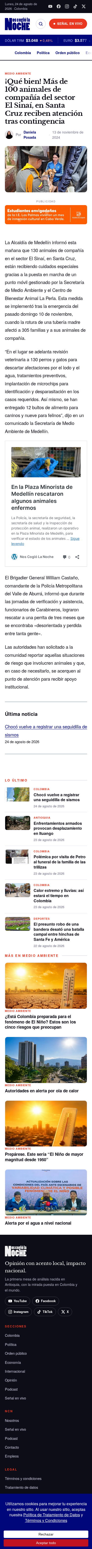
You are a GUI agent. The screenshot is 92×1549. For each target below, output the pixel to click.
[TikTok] (75, 6)
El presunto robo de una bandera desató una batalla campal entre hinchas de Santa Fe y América (59, 931)
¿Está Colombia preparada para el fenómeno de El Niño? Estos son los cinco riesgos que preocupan (40, 1021)
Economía (13, 1362)
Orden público (67, 52)
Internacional (15, 1371)
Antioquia (42, 817)
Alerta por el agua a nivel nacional (38, 1223)
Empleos (12, 1456)
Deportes (42, 918)
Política (43, 52)
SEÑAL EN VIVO (70, 23)
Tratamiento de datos (21, 1487)
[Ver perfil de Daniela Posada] (9, 135)
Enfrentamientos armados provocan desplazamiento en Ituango (58, 828)
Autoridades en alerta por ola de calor (42, 1091)
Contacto (12, 1447)
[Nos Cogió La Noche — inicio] (17, 23)
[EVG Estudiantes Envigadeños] (46, 214)
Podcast (11, 1389)
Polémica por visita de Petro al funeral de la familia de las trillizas (60, 862)
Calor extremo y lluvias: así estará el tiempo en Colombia (59, 895)
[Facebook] (58, 6)
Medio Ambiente (18, 73)
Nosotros (12, 1420)
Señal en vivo (15, 1397)
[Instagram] (67, 6)
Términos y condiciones (23, 1478)
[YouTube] (50, 6)
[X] (83, 6)
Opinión (11, 1380)
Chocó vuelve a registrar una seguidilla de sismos (57, 797)
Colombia (23, 52)
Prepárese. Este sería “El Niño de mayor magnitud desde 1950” (44, 1156)
